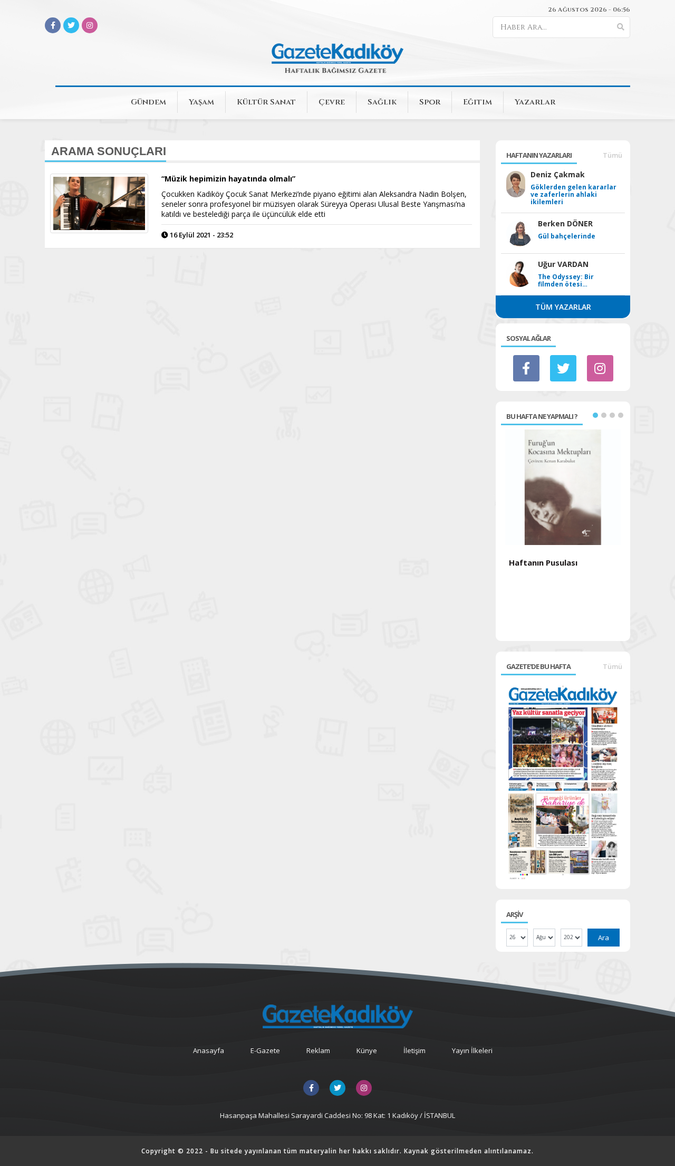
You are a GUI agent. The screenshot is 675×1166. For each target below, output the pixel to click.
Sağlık (382, 102)
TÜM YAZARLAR (563, 307)
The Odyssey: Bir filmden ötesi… (566, 280)
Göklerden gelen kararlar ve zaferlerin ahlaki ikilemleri (573, 195)
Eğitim (477, 102)
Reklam (318, 1050)
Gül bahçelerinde (566, 236)
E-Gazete (265, 1050)
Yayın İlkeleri (472, 1050)
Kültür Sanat (266, 102)
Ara (603, 937)
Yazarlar (535, 102)
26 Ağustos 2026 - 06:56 (589, 9)
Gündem (148, 102)
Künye (366, 1050)
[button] (595, 415)
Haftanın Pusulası (543, 562)
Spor (429, 102)
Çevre (332, 102)
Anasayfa (208, 1050)
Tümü (612, 155)
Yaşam (201, 102)
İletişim (414, 1050)
